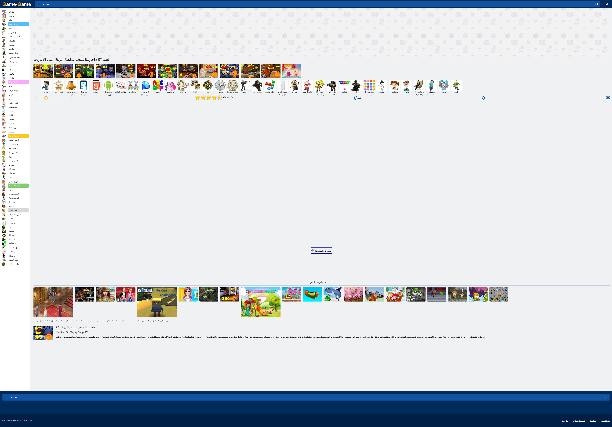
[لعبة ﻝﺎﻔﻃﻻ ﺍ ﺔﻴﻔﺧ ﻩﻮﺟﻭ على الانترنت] (260, 302)
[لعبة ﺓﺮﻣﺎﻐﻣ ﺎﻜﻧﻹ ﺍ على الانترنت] (457, 294)
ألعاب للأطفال (71, 321)
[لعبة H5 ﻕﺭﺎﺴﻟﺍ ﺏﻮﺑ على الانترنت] (416, 294)
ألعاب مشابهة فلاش (321, 282)
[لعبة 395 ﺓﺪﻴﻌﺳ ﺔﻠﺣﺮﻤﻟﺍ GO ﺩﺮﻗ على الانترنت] (270, 71)
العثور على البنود (108, 321)
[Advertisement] (177, 32)
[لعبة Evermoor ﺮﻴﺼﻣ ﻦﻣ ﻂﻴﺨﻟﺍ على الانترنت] (53, 302)
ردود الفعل (605, 421)
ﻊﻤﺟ (96, 321)
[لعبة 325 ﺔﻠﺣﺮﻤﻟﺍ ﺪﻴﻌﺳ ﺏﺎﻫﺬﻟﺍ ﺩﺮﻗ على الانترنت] (84, 71)
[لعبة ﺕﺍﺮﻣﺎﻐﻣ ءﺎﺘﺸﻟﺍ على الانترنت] (478, 294)
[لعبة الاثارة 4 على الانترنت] (291, 294)
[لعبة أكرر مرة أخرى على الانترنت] (312, 294)
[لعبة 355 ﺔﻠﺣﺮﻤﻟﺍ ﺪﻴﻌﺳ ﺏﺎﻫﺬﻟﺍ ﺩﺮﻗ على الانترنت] (146, 71)
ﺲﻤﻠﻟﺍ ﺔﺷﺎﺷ (139, 321)
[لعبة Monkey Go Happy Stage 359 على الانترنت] (167, 71)
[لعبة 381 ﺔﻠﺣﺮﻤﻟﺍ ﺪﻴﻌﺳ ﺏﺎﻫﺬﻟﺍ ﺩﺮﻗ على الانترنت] (250, 71)
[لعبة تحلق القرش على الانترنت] (333, 294)
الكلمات (593, 421)
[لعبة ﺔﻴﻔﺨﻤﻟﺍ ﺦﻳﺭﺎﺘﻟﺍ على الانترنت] (105, 294)
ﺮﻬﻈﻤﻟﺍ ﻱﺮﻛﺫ (162, 321)
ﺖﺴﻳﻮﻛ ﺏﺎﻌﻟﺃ (86, 321)
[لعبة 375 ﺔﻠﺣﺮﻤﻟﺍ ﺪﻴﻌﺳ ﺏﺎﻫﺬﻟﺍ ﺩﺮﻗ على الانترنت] (208, 71)
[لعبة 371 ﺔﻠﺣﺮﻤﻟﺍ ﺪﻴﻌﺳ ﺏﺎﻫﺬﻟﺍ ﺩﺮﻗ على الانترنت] (188, 71)
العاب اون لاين (42, 321)
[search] (596, 4)
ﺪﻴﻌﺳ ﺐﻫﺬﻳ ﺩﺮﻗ (124, 321)
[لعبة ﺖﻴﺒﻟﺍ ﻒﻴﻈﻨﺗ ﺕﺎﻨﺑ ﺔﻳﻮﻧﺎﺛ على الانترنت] (188, 294)
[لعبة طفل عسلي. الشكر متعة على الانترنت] (291, 71)
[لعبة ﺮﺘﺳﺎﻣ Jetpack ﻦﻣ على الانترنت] (436, 294)
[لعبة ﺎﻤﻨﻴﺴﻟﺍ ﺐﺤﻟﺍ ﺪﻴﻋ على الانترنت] (125, 294)
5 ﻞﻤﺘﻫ (151, 321)
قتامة (359, 98)
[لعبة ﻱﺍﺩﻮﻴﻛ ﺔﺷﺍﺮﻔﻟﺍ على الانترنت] (498, 294)
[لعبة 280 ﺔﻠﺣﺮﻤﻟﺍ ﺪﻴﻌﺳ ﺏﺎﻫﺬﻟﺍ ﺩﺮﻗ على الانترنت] (229, 294)
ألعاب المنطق (56, 321)
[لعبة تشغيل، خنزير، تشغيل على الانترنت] (353, 294)
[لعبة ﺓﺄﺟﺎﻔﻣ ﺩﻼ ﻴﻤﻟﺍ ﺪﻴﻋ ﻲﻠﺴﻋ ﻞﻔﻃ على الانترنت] (395, 294)
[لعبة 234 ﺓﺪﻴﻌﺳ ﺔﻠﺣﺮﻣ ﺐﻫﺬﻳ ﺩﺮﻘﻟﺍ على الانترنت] (43, 71)
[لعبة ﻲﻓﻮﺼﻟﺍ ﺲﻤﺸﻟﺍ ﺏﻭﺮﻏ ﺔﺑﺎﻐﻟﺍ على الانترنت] (208, 294)
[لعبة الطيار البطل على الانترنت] (374, 294)
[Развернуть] (608, 97)
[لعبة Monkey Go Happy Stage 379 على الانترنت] (229, 71)
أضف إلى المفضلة (323, 251)
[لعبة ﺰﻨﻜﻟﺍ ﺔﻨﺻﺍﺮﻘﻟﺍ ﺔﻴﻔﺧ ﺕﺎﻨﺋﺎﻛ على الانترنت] (84, 294)
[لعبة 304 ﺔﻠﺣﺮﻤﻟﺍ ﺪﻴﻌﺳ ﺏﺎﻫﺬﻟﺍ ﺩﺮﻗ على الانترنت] (63, 71)
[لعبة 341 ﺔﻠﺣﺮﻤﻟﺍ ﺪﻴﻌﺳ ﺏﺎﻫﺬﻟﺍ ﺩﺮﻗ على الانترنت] (125, 71)
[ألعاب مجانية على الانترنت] (16, 4)
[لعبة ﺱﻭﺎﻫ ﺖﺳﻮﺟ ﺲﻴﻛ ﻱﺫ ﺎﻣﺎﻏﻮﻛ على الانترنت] (157, 302)
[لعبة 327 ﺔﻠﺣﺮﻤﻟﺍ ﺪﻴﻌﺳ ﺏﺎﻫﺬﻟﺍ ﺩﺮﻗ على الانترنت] (105, 71)
